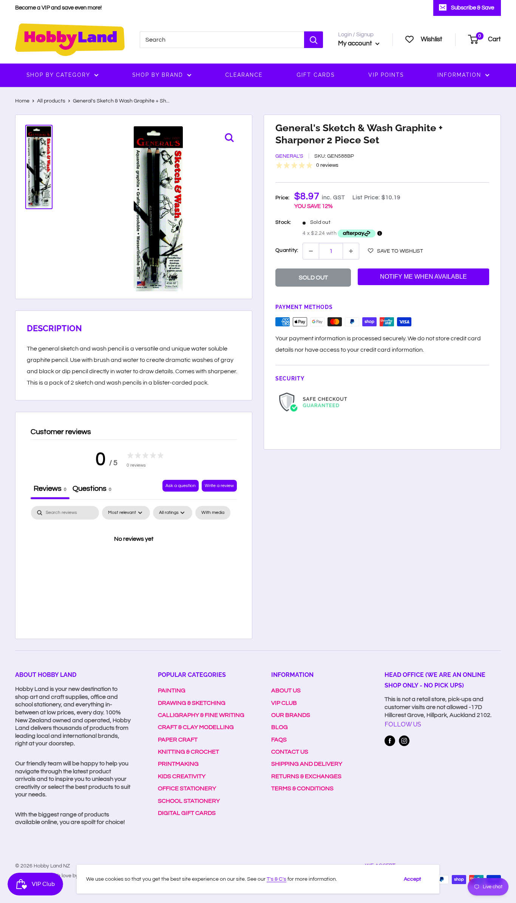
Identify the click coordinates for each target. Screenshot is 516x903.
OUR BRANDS (290, 715)
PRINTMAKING (178, 764)
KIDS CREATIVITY (181, 776)
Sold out (313, 278)
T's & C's (276, 879)
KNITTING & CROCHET (188, 752)
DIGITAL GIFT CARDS (187, 813)
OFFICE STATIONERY (187, 788)
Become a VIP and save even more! (58, 8)
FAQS (279, 740)
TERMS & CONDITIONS (302, 788)
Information (459, 75)
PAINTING (171, 690)
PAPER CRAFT (178, 740)
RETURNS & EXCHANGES (306, 776)
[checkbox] (212, 513)
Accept (412, 879)
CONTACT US (289, 752)
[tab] (92, 489)
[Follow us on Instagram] (404, 740)
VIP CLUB (284, 703)
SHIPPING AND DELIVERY (306, 764)
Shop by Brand (157, 75)
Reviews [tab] (50, 488)
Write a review (219, 485)
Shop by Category (58, 75)
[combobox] (222, 39)
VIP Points (386, 75)
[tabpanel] (134, 565)
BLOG (279, 727)
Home (22, 101)
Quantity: (286, 250)
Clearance (244, 75)
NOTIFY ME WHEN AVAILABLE (423, 276)
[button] (395, 250)
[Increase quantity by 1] (351, 251)
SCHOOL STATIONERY (189, 801)
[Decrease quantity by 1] (311, 251)
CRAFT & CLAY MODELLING (196, 727)
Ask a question (180, 485)
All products (51, 101)
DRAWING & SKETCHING (192, 703)
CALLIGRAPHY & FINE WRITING (201, 715)
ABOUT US (286, 690)
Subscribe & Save (472, 8)
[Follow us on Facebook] (390, 740)
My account (356, 43)
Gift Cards (316, 75)
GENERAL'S (289, 156)
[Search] (313, 39)
